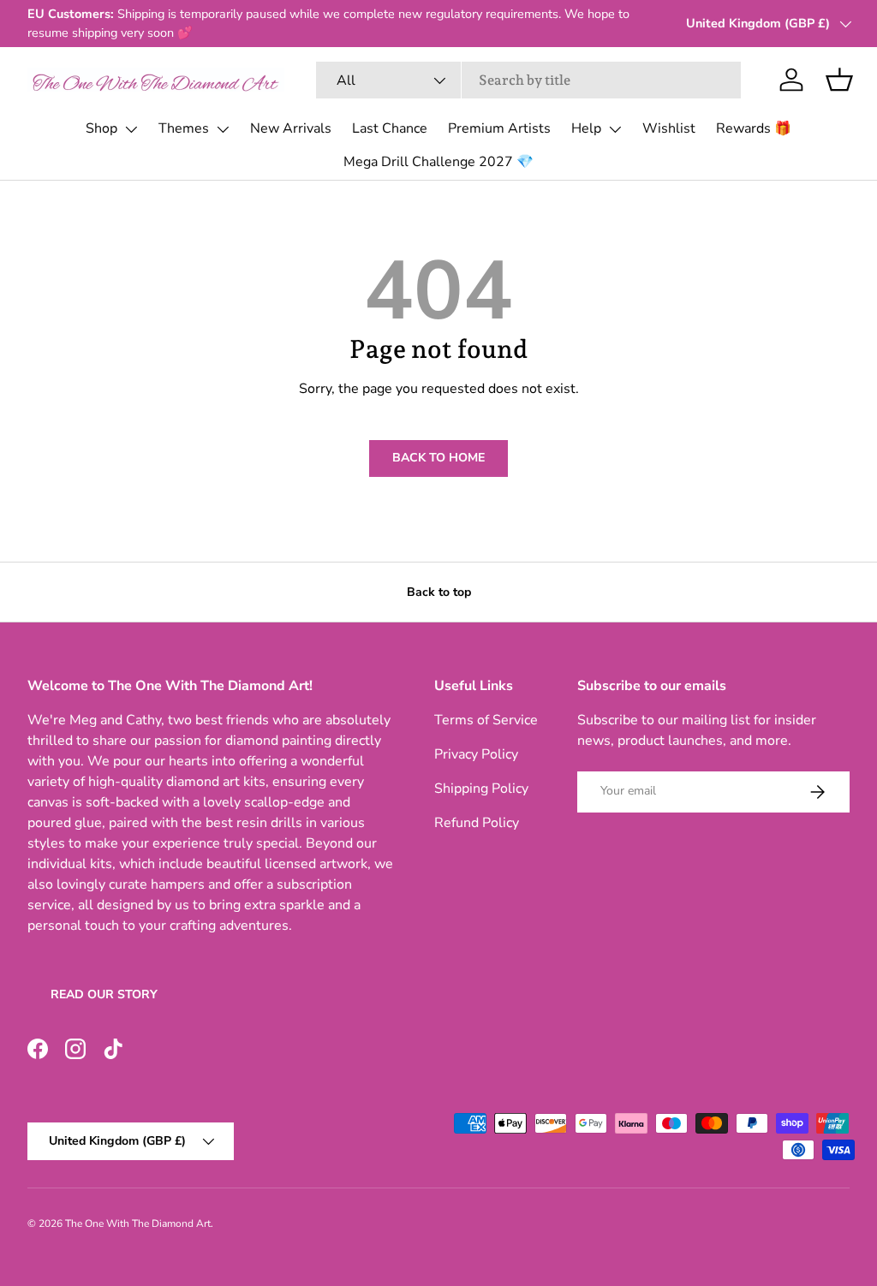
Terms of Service (486, 720)
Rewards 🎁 (753, 128)
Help (586, 128)
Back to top (439, 592)
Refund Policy (476, 822)
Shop (101, 128)
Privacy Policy (476, 754)
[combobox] (528, 80)
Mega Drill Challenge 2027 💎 (438, 161)
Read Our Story (104, 994)
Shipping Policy (481, 788)
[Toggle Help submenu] (615, 129)
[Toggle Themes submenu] (222, 129)
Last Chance (389, 128)
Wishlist (668, 128)
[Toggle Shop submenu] (131, 129)
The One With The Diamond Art (138, 1223)
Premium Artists (499, 128)
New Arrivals (290, 128)
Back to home (438, 458)
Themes (183, 128)
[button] (839, 79)
